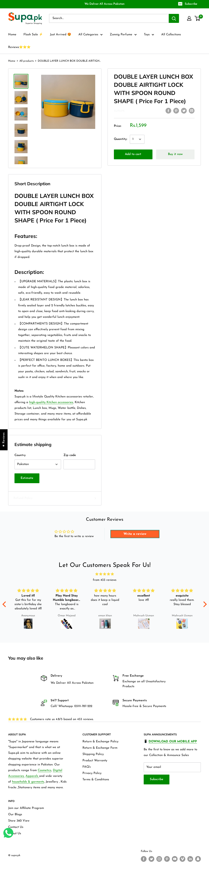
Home (12, 34)
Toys (147, 34)
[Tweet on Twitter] (184, 111)
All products (26, 61)
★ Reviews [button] (3, 440)
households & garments (28, 781)
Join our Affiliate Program (26, 808)
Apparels (32, 776)
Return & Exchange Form (99, 747)
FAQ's (86, 766)
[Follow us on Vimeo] (182, 859)
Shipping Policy (93, 754)
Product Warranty (94, 760)
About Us (14, 833)
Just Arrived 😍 (60, 34)
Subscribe (191, 4)
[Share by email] (192, 111)
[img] (104, 574)
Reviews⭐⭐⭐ (19, 47)
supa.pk (119, 111)
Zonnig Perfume (121, 34)
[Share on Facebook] (168, 111)
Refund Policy (22, 498)
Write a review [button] (134, 534)
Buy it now (175, 154)
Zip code (69, 455)
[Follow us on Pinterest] (167, 859)
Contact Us (15, 827)
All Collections (171, 34)
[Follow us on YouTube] (175, 859)
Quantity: (120, 139)
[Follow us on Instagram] (159, 859)
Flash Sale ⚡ (33, 34)
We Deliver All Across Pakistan (104, 4)
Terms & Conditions (95, 779)
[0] (197, 18)
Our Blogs (15, 814)
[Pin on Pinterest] (176, 111)
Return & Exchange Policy (100, 741)
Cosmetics (44, 770)
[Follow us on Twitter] (151, 859)
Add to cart (133, 154)
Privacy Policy (91, 773)
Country (20, 455)
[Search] (174, 18)
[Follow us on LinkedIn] (190, 859)
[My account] (189, 18)
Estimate (27, 478)
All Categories (88, 34)
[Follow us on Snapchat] (198, 859)
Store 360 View (18, 820)
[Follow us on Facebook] (144, 859)
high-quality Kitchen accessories (51, 402)
